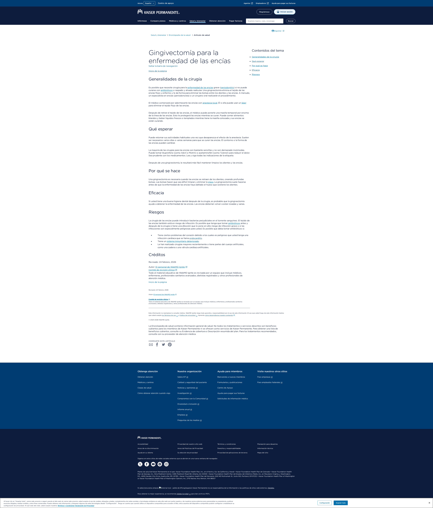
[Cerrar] (429, 502)
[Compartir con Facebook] (157, 344)
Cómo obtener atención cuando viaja (154, 393)
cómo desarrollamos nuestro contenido (219, 315)
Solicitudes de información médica (232, 399)
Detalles (271, 488)
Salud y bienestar (198, 21)
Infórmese (142, 21)
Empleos (181, 415)
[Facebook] (146, 464)
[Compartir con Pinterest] (170, 344)
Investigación (183, 393)
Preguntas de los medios (188, 420)
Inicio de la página (158, 282)
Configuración (324, 503)
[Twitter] (140, 464)
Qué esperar (258, 61)
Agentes (247, 3)
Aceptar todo (341, 503)
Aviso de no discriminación (148, 448)
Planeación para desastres (267, 444)
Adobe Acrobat (183, 494)
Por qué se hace (260, 65)
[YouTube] (153, 464)
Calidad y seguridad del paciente (192, 382)
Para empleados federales (268, 382)
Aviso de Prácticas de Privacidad (190, 448)
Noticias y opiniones (186, 388)
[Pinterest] (159, 464)
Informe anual (183, 409)
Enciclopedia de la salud (180, 35)
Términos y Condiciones (66, 506)
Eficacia (256, 70)
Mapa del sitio (262, 453)
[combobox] (264, 20)
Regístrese (264, 12)
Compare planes (157, 21)
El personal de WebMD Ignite (164, 294)
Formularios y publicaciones (229, 382)
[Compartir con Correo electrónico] (151, 344)
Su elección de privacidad (187, 453)
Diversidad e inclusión (187, 404)
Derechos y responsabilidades (229, 448)
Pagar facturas (235, 21)
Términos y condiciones (226, 444)
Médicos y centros (177, 21)
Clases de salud (144, 388)
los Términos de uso (169, 315)
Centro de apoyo (166, 3)
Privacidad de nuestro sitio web (189, 444)
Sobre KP (181, 377)
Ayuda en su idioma (145, 453)
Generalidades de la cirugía (265, 57)
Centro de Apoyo (225, 388)
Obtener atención (217, 21)
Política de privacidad (187, 315)
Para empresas (263, 377)
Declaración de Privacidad (84, 506)
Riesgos (256, 74)
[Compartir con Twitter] (163, 344)
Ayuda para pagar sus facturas (283, 3)
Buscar (291, 21)
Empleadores (261, 3)
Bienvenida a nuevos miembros (231, 377)
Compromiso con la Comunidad (191, 399)
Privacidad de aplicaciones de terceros (232, 453)
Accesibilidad (143, 444)
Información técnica (265, 448)
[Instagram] (166, 464)
